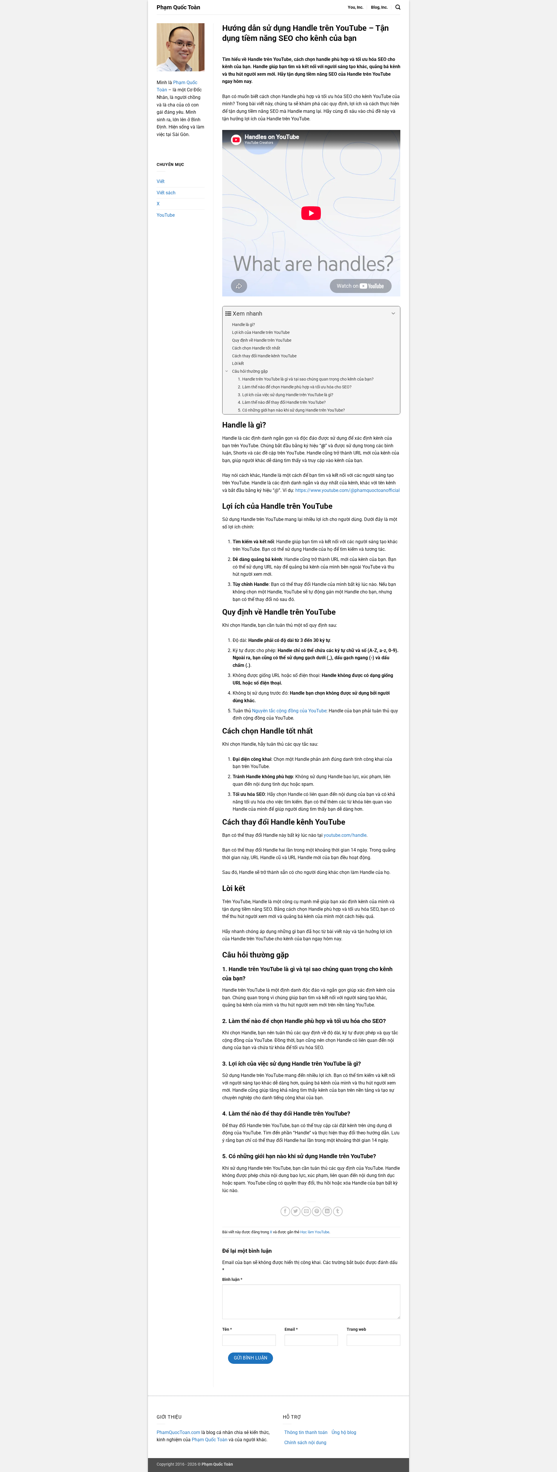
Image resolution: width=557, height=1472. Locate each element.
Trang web (356, 1329)
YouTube (166, 215)
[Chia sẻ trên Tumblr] (338, 1211)
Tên (227, 1329)
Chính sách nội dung (305, 1442)
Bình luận (232, 1279)
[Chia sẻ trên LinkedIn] (327, 1211)
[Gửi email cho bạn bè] (306, 1211)
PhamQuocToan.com (178, 1432)
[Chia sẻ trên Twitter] (296, 1211)
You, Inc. (356, 7)
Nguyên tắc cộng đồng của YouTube (289, 711)
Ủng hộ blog (344, 1432)
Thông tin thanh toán (306, 1432)
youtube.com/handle (345, 835)
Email (291, 1329)
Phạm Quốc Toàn (178, 7)
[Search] (397, 7)
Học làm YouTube (314, 1232)
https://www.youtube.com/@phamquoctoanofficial (347, 490)
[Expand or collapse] (393, 313)
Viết (160, 181)
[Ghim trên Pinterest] (316, 1211)
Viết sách (166, 192)
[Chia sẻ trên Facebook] (285, 1211)
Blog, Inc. (379, 7)
